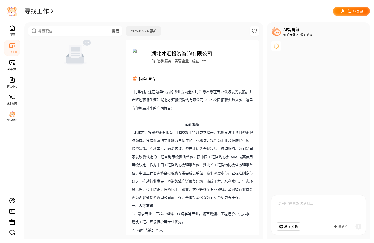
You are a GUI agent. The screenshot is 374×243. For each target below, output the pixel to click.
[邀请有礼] (12, 222)
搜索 (115, 30)
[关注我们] (12, 232)
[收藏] (254, 31)
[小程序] (12, 200)
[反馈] (12, 211)
